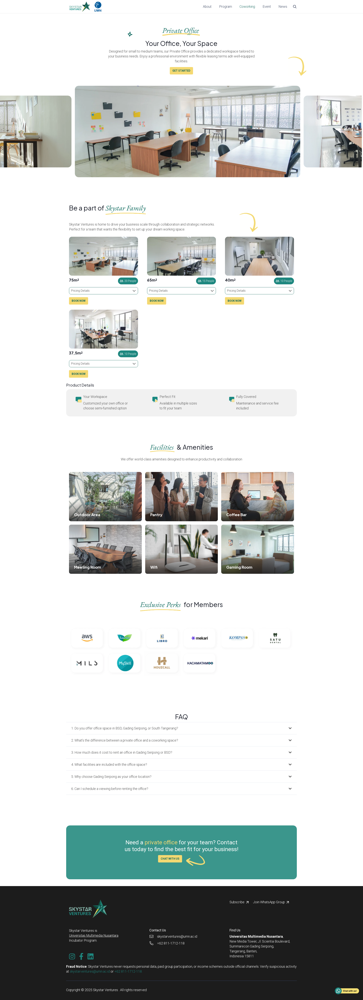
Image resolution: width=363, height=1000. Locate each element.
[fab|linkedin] (91, 956)
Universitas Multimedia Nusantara (93, 935)
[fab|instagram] (72, 956)
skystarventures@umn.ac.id (90, 971)
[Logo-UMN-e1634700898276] (98, 7)
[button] (234, 6)
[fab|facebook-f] (81, 956)
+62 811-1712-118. (128, 971)
